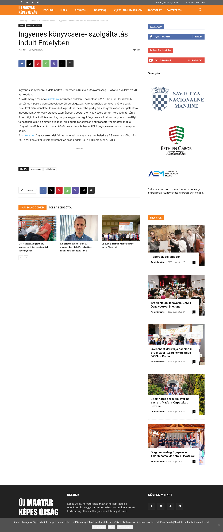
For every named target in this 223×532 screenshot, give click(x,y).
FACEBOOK (156, 26)
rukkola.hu (27, 135)
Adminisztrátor (158, 262)
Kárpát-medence (47, 20)
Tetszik (198, 36)
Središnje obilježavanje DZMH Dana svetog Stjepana (171, 304)
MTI (24, 49)
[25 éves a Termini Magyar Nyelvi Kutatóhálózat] (121, 228)
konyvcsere (36, 169)
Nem (111, 527)
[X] (29, 63)
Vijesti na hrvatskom (195, 2)
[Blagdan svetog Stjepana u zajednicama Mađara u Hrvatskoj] (176, 444)
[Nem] (218, 525)
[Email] (62, 63)
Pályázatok (174, 10)
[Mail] (26, 2)
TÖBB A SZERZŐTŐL (60, 207)
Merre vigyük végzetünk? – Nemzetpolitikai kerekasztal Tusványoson (33, 247)
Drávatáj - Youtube (160, 50)
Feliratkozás (195, 60)
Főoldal (49, 10)
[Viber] (54, 63)
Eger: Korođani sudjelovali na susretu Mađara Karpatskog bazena (170, 402)
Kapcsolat (154, 10)
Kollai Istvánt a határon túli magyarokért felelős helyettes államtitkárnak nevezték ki (75, 247)
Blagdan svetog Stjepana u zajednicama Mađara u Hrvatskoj (173, 454)
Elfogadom (99, 527)
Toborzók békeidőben (165, 256)
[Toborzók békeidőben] (176, 245)
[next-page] (26, 257)
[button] (200, 10)
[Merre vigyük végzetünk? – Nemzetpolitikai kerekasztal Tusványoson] (37, 228)
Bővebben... (125, 527)
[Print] (70, 63)
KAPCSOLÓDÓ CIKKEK (32, 207)
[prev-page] (20, 257)
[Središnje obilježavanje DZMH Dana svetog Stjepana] (176, 295)
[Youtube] (38, 2)
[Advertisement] (79, 79)
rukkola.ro (52, 99)
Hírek (63, 10)
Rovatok (80, 10)
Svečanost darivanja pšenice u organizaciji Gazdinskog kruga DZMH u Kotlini (171, 352)
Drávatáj (100, 10)
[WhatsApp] (46, 63)
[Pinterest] (37, 63)
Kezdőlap (22, 20)
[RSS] (32, 2)
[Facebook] (21, 2)
